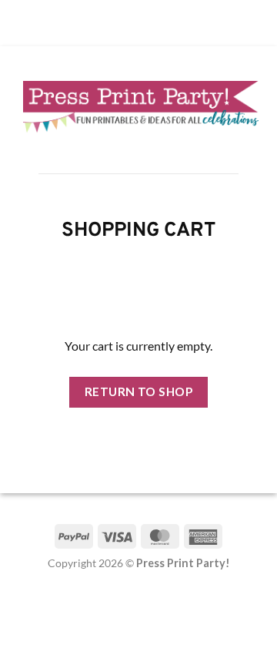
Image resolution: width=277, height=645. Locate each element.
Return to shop (139, 391)
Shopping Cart (138, 232)
